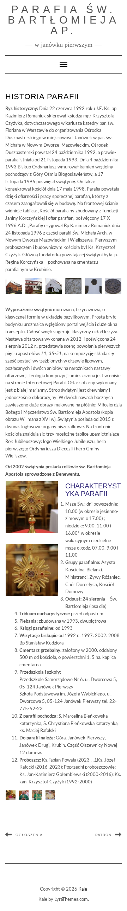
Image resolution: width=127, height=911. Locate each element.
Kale (82, 889)
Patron (103, 835)
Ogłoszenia (29, 835)
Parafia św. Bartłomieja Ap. (64, 20)
